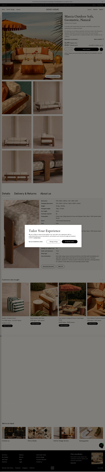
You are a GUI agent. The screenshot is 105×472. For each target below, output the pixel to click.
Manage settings (54, 241)
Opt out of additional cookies (36, 241)
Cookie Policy (37, 237)
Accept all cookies (69, 241)
